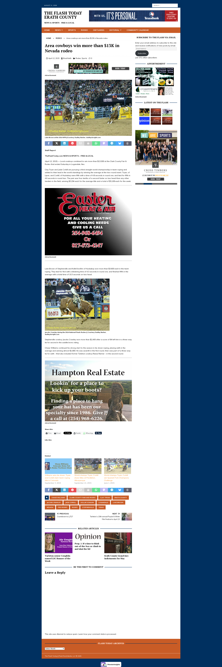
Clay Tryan (105, 498)
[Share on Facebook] (49, 143)
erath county (120, 498)
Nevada (50, 507)
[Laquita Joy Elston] (156, 121)
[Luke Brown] (88, 134)
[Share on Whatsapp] (96, 143)
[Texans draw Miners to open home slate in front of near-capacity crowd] (144, 112)
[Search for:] (165, 5)
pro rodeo (62, 507)
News (58, 30)
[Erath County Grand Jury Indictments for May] (118, 542)
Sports (72, 30)
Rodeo (84, 30)
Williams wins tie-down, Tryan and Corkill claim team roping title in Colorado (57, 478)
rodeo (75, 507)
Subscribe (142, 53)
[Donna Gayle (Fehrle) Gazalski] (167, 121)
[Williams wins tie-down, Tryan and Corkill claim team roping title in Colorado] (58, 466)
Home (47, 30)
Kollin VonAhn (87, 502)
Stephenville (88, 507)
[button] (88, 108)
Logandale (103, 502)
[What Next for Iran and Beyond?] (144, 121)
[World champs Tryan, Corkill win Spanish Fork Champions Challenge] (117, 466)
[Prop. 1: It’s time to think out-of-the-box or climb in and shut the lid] (88, 536)
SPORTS (75, 156)
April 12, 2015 (53, 58)
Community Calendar (138, 30)
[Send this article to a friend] (80, 143)
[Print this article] (88, 143)
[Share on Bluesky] (120, 143)
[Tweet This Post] (57, 143)
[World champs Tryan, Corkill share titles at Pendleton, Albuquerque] (87, 466)
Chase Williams (58, 498)
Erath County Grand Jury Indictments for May (116, 557)
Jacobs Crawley (54, 502)
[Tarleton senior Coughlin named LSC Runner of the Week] (58, 542)
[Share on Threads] (128, 143)
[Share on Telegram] (112, 143)
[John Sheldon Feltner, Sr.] (156, 112)
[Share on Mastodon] (104, 143)
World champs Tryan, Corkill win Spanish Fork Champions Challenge (116, 478)
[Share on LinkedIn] (64, 143)
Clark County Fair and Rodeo (82, 498)
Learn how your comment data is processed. (97, 634)
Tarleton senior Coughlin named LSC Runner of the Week (57, 558)
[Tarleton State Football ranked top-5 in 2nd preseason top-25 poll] (167, 112)
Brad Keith (67, 58)
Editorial (114, 30)
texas (101, 507)
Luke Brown (118, 502)
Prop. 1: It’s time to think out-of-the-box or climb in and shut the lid (88, 546)
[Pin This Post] (72, 143)
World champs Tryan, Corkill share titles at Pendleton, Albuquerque (86, 478)
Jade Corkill (70, 502)
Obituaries (98, 30)
